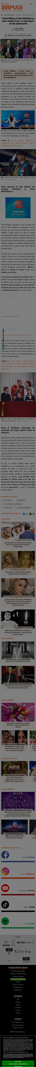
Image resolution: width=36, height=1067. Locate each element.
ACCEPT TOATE (18, 1061)
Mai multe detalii (26, 1042)
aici (9, 1047)
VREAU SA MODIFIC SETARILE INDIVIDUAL (18, 1064)
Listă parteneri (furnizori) (7, 1058)
